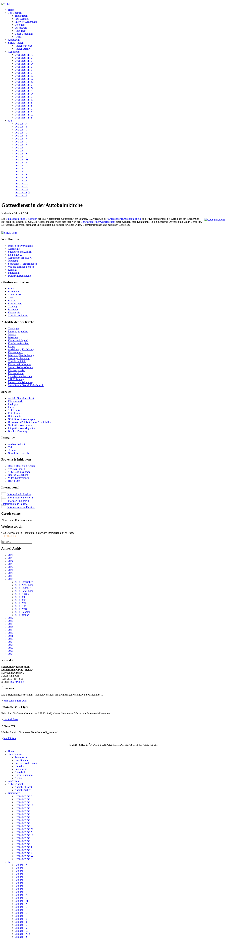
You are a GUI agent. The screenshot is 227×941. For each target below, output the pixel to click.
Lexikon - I (20, 147)
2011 (10, 635)
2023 (10, 564)
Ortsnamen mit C (24, 60)
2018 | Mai (20, 602)
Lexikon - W (21, 189)
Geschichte (14, 248)
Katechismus (14, 413)
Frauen (11, 346)
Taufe (11, 297)
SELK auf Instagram (19, 471)
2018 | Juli (20, 596)
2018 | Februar (22, 611)
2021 (10, 570)
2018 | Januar (22, 614)
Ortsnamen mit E (23, 66)
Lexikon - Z (21, 195)
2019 (10, 576)
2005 (10, 653)
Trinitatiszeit (21, 15)
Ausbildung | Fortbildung (21, 349)
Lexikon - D (21, 132)
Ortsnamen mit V (24, 111)
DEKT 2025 (14, 480)
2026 (10, 555)
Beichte (12, 300)
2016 (10, 620)
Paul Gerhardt (22, 18)
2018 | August (22, 593)
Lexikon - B (21, 126)
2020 (10, 573)
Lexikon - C (21, 129)
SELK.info (14, 410)
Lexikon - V (21, 186)
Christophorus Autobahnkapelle (124, 218)
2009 (10, 641)
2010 (10, 638)
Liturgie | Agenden (18, 331)
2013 (10, 629)
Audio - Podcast (16, 444)
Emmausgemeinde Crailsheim (21, 218)
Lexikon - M (21, 159)
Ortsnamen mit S (23, 102)
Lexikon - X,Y (22, 192)
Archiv (18, 36)
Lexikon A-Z (15, 254)
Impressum (13, 272)
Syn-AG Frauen (16, 469)
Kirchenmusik (15, 352)
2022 (10, 567)
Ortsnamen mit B (24, 57)
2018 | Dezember (24, 582)
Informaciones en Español (21, 507)
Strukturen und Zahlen (20, 251)
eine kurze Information (15, 700)
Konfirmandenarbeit (18, 343)
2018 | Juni (20, 599)
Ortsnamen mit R (24, 99)
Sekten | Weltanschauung (21, 367)
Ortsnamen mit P (23, 96)
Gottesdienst (14, 294)
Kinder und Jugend (18, 340)
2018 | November (24, 585)
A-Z (10, 120)
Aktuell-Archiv (23, 48)
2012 (10, 632)
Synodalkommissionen (20, 376)
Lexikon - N (21, 162)
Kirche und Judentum (19, 364)
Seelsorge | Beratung (19, 358)
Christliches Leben (18, 315)
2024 (10, 561)
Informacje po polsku (18, 500)
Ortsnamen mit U (24, 108)
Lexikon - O (21, 165)
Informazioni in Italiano (15, 503)
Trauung (12, 306)
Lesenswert (21, 27)
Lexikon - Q (21, 171)
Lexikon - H (21, 144)
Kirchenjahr (14, 312)
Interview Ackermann (26, 21)
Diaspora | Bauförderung (21, 355)
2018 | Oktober (22, 588)
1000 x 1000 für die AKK (21, 466)
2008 (10, 644)
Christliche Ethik (17, 361)
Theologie (13, 328)
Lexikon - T (21, 180)
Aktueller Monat (23, 45)
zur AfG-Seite (10, 719)
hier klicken (9, 738)
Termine (12, 450)
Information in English (19, 494)
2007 (10, 647)
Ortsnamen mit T (23, 105)
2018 (10, 579)
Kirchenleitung (16, 373)
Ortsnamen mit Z (23, 117)
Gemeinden (14, 51)
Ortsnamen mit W (24, 114)
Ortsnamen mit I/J (24, 78)
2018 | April (21, 605)
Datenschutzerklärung (19, 275)
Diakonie (13, 337)
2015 (10, 623)
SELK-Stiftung (16, 379)
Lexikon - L (21, 156)
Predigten (13, 404)
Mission (12, 334)
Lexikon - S (21, 177)
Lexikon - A (21, 123)
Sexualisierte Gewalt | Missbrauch (26, 385)
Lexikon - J (21, 150)
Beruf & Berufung (17, 431)
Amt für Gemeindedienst (21, 398)
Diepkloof (20, 24)
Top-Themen (15, 12)
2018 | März (21, 608)
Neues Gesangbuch (18, 474)
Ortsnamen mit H (24, 75)
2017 (10, 617)
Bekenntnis (14, 291)
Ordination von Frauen (20, 425)
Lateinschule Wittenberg (20, 382)
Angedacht (20, 30)
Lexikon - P (21, 168)
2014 (10, 626)
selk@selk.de (17, 681)
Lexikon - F (21, 138)
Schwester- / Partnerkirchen (22, 263)
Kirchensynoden (16, 370)
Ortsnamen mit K (24, 81)
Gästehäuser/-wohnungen (21, 419)
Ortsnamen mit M (24, 87)
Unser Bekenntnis (24, 33)
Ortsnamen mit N (24, 90)
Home (11, 9)
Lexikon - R (21, 174)
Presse (11, 407)
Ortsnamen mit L (23, 84)
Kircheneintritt (15, 401)
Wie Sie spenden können (21, 266)
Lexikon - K (21, 153)
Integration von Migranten (21, 428)
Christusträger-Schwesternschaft (97, 221)
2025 (10, 558)
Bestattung (13, 309)
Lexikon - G (21, 141)
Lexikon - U (21, 183)
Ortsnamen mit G (24, 72)
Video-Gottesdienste (18, 477)
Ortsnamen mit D (24, 63)
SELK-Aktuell (15, 42)
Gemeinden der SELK (20, 257)
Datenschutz (14, 416)
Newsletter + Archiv (18, 453)
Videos (11, 447)
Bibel (11, 288)
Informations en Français (20, 497)
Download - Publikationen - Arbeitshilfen (29, 422)
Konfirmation (15, 303)
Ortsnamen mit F (23, 69)
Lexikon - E (21, 135)
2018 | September (24, 590)
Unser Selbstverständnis (20, 245)
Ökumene (13, 260)
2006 (10, 650)
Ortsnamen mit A (24, 54)
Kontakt (12, 269)
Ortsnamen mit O (24, 93)
